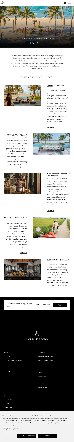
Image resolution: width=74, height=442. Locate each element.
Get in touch (60, 305)
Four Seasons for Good (13, 360)
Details (50, 127)
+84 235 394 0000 (43, 304)
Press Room (42, 376)
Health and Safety (11, 364)
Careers (7, 368)
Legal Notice (15, 429)
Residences (8, 407)
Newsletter (42, 387)
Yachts (6, 403)
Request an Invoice (45, 356)
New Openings (43, 380)
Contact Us (8, 371)
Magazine (41, 384)
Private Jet (8, 399)
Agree (47, 435)
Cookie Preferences (27, 435)
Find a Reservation (45, 360)
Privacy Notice (7, 429)
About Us (7, 356)
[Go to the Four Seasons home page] (2, 3)
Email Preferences (45, 364)
